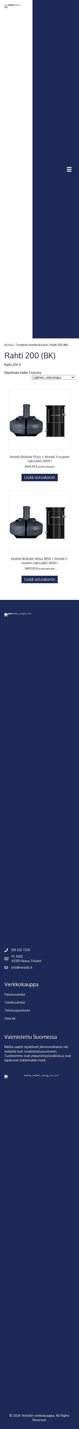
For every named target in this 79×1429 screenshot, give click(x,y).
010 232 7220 (20, 950)
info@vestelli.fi (21, 967)
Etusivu (9, 345)
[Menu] (69, 169)
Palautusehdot (14, 994)
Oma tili (9, 1018)
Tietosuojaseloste (17, 1010)
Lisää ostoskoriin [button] (39, 477)
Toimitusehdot (14, 1002)
